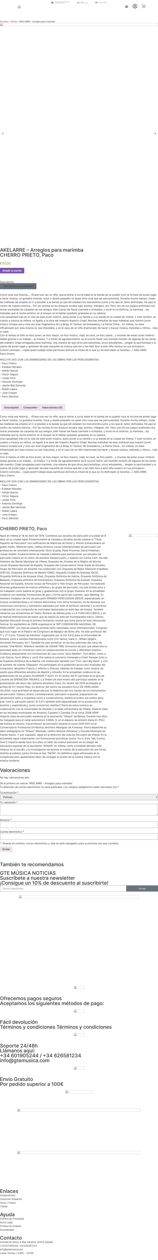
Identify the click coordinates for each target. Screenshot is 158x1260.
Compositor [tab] (30, 407)
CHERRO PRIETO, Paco (27, 255)
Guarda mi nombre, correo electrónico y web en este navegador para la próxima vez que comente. (61, 843)
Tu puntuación (9, 792)
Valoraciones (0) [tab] (52, 407)
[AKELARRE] (79, 133)
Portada (4, 21)
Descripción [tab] (11, 407)
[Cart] (143, 6)
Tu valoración (9, 802)
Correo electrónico (12, 831)
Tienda (13, 21)
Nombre (5, 820)
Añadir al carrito (12, 270)
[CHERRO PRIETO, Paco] (143, 536)
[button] (126, 6)
